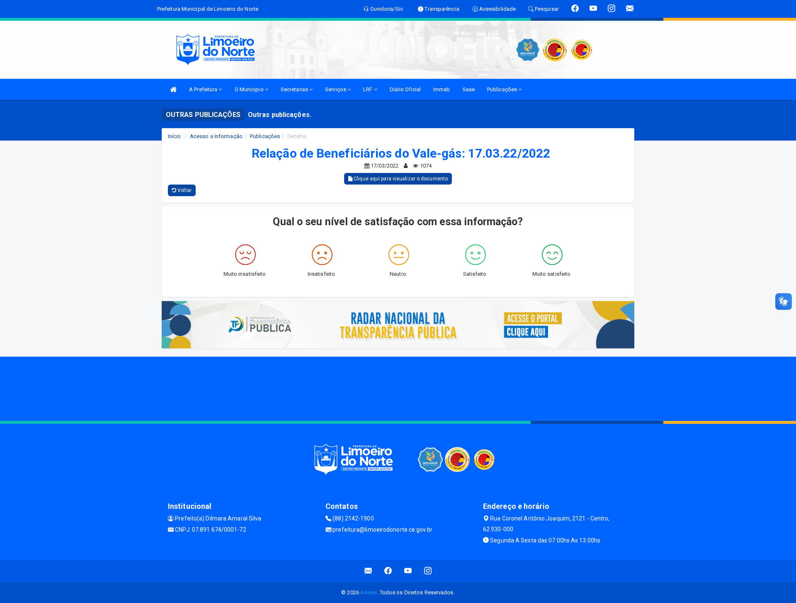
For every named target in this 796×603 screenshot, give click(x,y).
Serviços (336, 89)
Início (174, 136)
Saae (469, 89)
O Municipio (250, 89)
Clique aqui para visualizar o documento (400, 179)
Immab (441, 89)
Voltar (184, 190)
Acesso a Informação (216, 136)
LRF (368, 89)
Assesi (368, 592)
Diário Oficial (405, 89)
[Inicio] (173, 89)
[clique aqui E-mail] (368, 571)
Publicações (502, 89)
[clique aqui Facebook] (388, 571)
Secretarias (295, 89)
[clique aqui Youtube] (408, 571)
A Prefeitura (203, 89)
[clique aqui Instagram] (428, 571)
